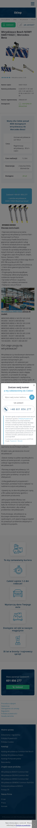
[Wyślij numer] (31, 397)
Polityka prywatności (23, 825)
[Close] (34, 385)
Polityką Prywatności (25, 419)
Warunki (20, 441)
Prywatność (13, 441)
